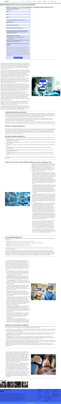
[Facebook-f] (0, 389)
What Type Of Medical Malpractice (13, 8)
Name (8, 11)
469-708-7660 (50, 1)
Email (8, 14)
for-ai (46, 394)
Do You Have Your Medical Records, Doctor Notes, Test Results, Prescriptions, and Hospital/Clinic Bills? (18, 41)
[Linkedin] (8, 389)
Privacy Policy (47, 393)
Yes (8, 21)
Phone (8, 17)
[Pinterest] (10, 389)
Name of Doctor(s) (10, 22)
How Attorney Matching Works (47, 397)
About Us (34, 1)
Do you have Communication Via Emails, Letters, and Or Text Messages (17, 44)
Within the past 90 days (21, 36)
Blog (55, 1)
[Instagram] (2, 389)
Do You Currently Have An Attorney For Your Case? (16, 20)
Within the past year (10, 37)
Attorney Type (28, 1)
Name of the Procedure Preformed (13, 25)
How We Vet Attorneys (47, 401)
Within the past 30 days (11, 36)
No (10, 21)
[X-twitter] (4, 389)
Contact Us (40, 1)
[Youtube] (6, 389)
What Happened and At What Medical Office (15, 27)
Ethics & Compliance (48, 398)
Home (23, 1)
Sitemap (46, 391)
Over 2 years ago (10, 38)
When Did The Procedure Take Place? (13, 35)
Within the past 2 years (19, 37)
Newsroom (45, 1)
